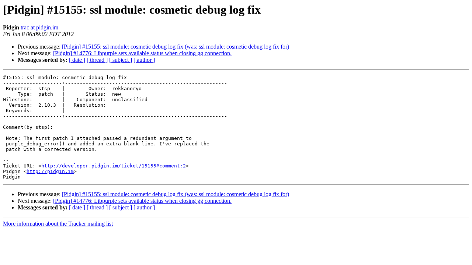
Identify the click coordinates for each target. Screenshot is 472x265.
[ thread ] (97, 60)
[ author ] (144, 60)
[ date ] (77, 60)
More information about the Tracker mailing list (58, 223)
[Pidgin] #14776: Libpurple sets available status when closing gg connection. (142, 53)
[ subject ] (120, 60)
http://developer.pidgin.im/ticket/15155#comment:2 (113, 166)
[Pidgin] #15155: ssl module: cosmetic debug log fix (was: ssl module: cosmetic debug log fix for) (175, 46)
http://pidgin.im (50, 171)
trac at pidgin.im (39, 27)
